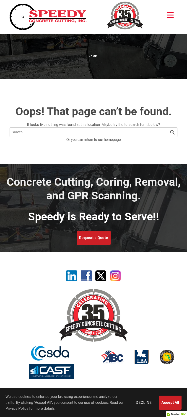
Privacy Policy (16, 408)
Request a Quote (93, 238)
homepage (112, 139)
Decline (144, 402)
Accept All (170, 402)
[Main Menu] (170, 15)
